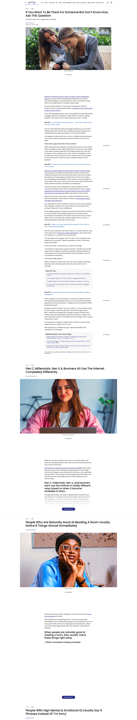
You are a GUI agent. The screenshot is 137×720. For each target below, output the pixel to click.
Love (42, 2)
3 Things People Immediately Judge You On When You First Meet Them (68, 274)
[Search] (107, 2)
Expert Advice (100, 2)
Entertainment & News (69, 2)
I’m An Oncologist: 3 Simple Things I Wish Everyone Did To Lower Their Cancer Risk (68, 342)
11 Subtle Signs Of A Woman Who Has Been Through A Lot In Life (68, 281)
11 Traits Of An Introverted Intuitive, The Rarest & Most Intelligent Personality (68, 285)
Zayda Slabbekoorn (31, 530)
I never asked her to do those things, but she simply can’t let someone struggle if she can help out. (67, 191)
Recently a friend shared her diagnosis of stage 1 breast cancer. (67, 171)
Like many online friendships (68, 233)
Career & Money (91, 2)
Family (60, 2)
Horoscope (52, 2)
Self (57, 2)
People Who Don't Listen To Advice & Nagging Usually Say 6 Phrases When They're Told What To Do (66, 337)
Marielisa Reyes (30, 718)
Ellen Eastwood (30, 23)
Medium (69, 352)
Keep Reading (68, 509)
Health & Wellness (81, 2)
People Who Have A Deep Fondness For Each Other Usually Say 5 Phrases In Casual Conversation (68, 346)
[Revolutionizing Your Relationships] (32, 2)
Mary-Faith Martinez (31, 376)
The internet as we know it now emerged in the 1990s (63, 468)
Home (27, 8)
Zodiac (46, 2)
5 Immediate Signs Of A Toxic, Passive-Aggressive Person (66, 278)
